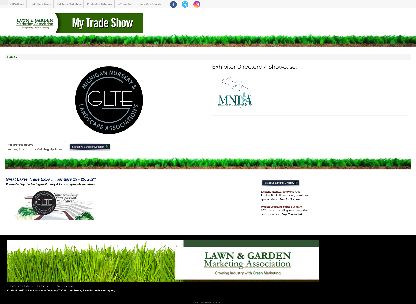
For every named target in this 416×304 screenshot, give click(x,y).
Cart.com (217, 302)
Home (11, 57)
